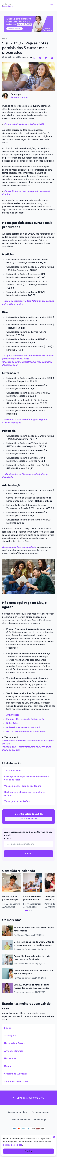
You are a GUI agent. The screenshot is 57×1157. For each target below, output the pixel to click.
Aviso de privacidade (17, 1112)
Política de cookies (40, 1112)
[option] (28, 770)
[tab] (26, 910)
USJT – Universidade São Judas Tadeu (26, 731)
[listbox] (28, 786)
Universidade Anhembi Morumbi (23, 727)
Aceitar (28, 1151)
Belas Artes (12, 723)
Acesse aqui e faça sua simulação (19, 547)
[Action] (28, 24)
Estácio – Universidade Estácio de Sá (25, 719)
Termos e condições (20, 1119)
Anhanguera (12, 714)
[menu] (52, 5)
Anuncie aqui (40, 1119)
